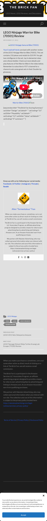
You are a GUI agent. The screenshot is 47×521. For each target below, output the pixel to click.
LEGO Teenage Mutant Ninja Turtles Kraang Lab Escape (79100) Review (21, 344)
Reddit (6, 186)
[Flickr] (28, 257)
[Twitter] (22, 257)
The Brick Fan (23, 7)
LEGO (15, 321)
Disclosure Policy (36, 420)
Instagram (26, 184)
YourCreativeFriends (11, 50)
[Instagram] (25, 257)
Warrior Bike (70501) (21, 103)
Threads (34, 184)
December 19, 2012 (10, 40)
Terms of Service (10, 420)
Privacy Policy (23, 420)
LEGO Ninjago (12, 316)
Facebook (7, 184)
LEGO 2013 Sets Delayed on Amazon (17, 334)
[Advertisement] (23, 152)
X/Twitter (17, 184)
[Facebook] (19, 257)
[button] (43, 495)
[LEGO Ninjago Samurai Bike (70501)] (23, 45)
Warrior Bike (10, 324)
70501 (7, 321)
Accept (23, 515)
